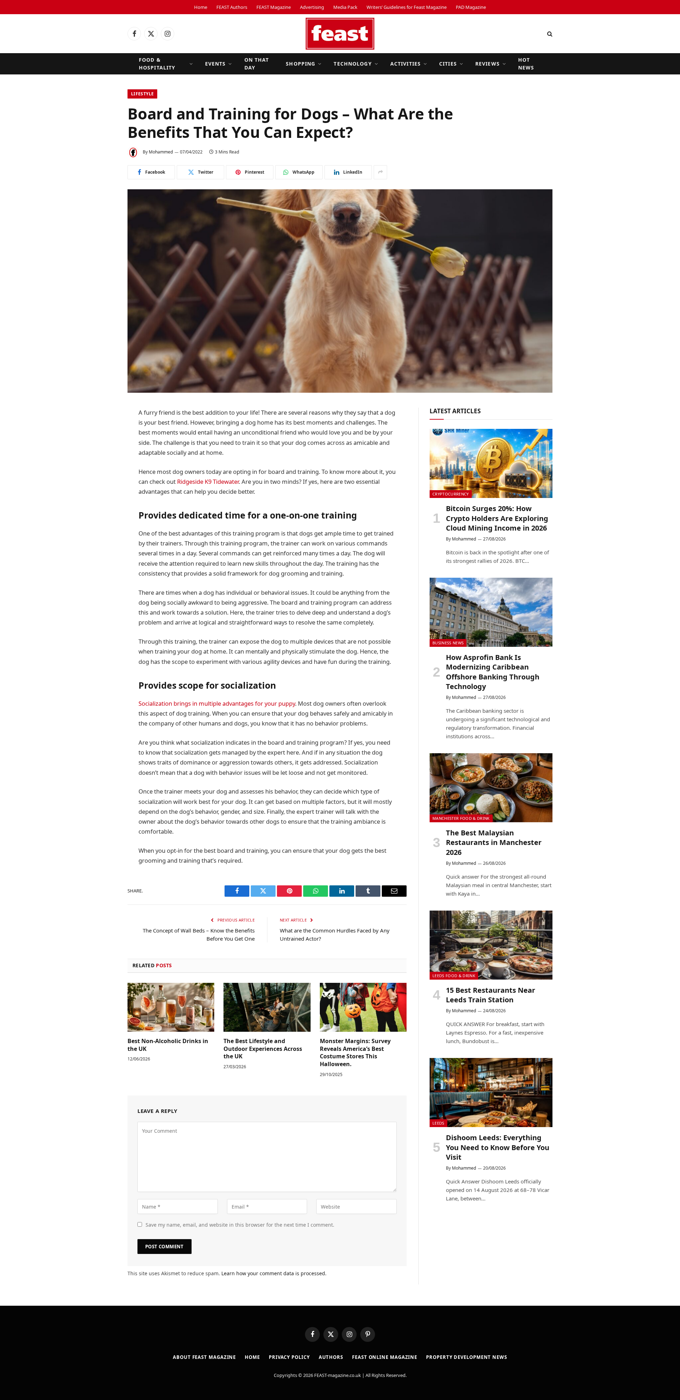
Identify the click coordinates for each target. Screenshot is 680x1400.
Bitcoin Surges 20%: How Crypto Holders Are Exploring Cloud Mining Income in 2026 (497, 518)
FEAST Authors (231, 7)
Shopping (300, 63)
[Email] (103, 521)
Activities (405, 63)
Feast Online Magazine (384, 1357)
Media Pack (345, 7)
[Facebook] (103, 431)
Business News (448, 642)
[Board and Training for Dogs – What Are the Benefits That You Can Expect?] (340, 291)
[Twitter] (103, 449)
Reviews (487, 63)
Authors (331, 1357)
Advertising (312, 7)
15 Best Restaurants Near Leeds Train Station (490, 994)
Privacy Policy (289, 1357)
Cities (448, 63)
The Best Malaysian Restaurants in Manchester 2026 (494, 842)
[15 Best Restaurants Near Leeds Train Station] (491, 945)
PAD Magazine (471, 7)
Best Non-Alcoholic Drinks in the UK (168, 1045)
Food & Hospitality (157, 63)
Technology (353, 63)
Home (200, 7)
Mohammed (161, 152)
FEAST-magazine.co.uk (337, 1375)
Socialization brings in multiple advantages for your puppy (216, 703)
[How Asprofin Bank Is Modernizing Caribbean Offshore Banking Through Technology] (491, 612)
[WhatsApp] (103, 485)
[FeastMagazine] (340, 33)
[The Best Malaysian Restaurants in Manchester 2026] (491, 787)
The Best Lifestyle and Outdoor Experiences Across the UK (262, 1048)
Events (215, 63)
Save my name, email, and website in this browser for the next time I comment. (240, 1224)
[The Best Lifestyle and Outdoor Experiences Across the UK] (266, 1007)
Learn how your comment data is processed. (274, 1273)
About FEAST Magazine (204, 1357)
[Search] (549, 34)
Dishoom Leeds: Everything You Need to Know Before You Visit (497, 1147)
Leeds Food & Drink (453, 975)
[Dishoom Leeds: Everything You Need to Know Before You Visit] (491, 1092)
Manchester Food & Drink (461, 818)
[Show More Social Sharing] (380, 172)
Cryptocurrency (450, 494)
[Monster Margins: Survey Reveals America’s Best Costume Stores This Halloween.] (363, 1007)
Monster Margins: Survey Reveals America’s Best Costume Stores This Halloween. (355, 1052)
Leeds (438, 1123)
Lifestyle (142, 94)
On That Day (256, 63)
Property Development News (466, 1357)
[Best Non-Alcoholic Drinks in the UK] (171, 1007)
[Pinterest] (103, 503)
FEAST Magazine (273, 7)
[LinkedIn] (103, 467)
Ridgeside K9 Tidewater (208, 481)
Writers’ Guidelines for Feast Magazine (407, 7)
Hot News (526, 63)
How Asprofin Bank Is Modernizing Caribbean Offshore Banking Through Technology (492, 672)
